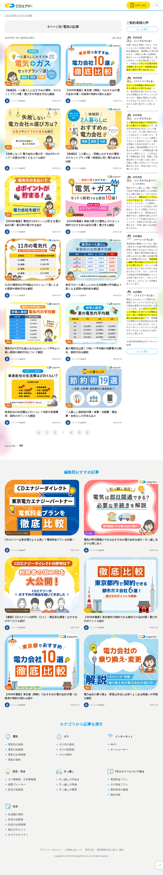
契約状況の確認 (119, 789)
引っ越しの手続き (69, 779)
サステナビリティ (18, 834)
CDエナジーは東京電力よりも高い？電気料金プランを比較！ (40, 539)
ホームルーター (119, 749)
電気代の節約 (15, 744)
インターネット (124, 736)
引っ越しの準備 (68, 784)
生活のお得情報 (17, 824)
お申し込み (140, 5)
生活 (15, 806)
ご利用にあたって (73, 849)
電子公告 (89, 849)
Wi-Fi (113, 744)
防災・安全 (19, 771)
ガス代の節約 (66, 744)
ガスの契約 (65, 754)
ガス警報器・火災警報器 (22, 779)
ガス (66, 736)
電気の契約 (14, 759)
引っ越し (69, 771)
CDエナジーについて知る (129, 771)
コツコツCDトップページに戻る (18, 15)
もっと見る (142, 29)
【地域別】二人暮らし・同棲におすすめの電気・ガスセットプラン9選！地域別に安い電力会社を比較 (94, 157)
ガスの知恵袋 (66, 749)
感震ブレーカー (17, 784)
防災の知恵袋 (15, 789)
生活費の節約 (15, 814)
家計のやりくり (17, 829)
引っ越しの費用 (68, 789)
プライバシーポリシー (50, 849)
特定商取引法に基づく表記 (110, 849)
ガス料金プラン (119, 784)
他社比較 (115, 794)
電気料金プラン (119, 779)
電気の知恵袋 (15, 749)
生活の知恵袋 (15, 819)
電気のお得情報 (17, 754)
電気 (15, 736)
